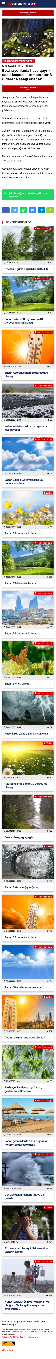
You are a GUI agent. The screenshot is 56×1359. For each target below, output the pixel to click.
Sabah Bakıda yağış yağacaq (22, 887)
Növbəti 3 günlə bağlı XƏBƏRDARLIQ (26, 269)
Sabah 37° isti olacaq (17, 683)
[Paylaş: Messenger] (32, 210)
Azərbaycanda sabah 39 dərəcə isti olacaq (26, 785)
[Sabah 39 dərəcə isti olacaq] (28, 914)
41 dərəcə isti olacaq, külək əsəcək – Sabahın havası (26, 1250)
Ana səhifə (7, 1321)
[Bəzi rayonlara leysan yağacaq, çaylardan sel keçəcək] (28, 1064)
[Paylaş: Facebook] (6, 210)
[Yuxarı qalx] (47, 1350)
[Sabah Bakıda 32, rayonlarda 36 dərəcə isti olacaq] (28, 456)
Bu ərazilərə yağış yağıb (19, 837)
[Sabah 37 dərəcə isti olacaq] (28, 560)
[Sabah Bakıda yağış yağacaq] (28, 864)
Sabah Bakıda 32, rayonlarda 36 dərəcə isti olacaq (24, 481)
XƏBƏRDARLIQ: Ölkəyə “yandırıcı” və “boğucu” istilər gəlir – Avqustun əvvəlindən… (27, 1305)
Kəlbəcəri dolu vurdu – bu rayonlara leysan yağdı (26, 428)
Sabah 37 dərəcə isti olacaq (21, 583)
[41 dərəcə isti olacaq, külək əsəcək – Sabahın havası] (28, 1225)
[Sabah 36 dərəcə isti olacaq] (28, 610)
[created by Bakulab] (7, 1350)
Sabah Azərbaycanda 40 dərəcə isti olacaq (26, 374)
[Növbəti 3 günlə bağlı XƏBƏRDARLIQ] (28, 245)
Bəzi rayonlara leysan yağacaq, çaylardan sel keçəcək (23, 1089)
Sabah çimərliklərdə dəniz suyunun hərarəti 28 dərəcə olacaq (26, 1142)
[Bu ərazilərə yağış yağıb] (28, 814)
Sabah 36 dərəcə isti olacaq (21, 633)
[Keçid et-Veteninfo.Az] (22, 3)
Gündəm (49, 493)
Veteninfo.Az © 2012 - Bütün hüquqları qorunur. (20, 1337)
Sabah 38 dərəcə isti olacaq (21, 533)
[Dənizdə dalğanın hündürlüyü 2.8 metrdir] (28, 1171)
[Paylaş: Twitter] (14, 210)
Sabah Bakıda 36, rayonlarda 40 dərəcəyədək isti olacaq (24, 321)
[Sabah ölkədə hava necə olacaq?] (28, 964)
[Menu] (5, 4)
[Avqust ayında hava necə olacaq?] (28, 1014)
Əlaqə (29, 1321)
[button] (50, 210)
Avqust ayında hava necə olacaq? (25, 1037)
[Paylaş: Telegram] (41, 210)
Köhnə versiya (9, 1324)
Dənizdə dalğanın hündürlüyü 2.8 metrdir (25, 1196)
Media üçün (39, 1321)
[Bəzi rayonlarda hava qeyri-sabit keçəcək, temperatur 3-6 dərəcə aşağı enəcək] (28, 38)
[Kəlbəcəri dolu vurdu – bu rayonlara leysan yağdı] (28, 403)
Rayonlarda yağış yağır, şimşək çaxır (26, 733)
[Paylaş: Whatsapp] (23, 210)
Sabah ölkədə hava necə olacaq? (24, 987)
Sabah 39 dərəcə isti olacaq (21, 937)
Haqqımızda (19, 1321)
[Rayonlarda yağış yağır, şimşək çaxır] (28, 710)
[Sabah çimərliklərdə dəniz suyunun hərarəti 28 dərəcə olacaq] (28, 1117)
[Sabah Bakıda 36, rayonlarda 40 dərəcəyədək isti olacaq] (28, 295)
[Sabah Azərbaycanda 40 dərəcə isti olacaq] (28, 349)
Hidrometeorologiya (19, 61)
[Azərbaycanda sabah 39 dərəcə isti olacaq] (28, 760)
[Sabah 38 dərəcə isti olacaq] (28, 510)
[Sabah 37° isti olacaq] (28, 660)
